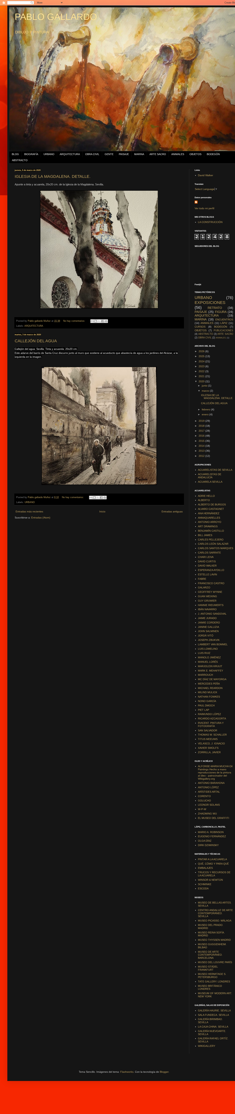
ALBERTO (204, 500)
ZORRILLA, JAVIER (209, 752)
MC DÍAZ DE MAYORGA (212, 679)
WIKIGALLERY (206, 1045)
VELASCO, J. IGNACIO (211, 743)
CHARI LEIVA (206, 557)
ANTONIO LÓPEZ (208, 787)
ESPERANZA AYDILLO (211, 570)
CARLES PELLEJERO (210, 539)
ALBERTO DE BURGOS (212, 504)
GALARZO (204, 587)
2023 (202, 366)
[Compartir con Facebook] (102, 321)
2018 (202, 425)
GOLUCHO (204, 800)
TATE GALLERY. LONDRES (214, 981)
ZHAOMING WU (207, 813)
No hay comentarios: (74, 321)
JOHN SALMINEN (208, 631)
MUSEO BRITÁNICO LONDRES (210, 987)
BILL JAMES (205, 535)
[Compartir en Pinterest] (106, 321)
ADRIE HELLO (206, 495)
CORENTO (204, 796)
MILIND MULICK (207, 692)
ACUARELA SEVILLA (210, 481)
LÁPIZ (223, 323)
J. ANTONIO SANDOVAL (212, 613)
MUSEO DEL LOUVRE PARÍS (215, 962)
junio (205, 385)
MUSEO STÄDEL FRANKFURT (208, 968)
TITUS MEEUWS (208, 739)
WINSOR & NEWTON (210, 879)
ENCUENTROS (224, 319)
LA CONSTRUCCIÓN (210, 222)
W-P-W (202, 809)
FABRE (202, 578)
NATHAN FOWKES (209, 696)
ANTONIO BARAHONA (211, 782)
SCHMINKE (204, 884)
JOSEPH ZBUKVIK (209, 639)
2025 (202, 356)
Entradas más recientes (29, 511)
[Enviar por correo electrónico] (92, 321)
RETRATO (215, 308)
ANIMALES (177, 154)
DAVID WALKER (207, 565)
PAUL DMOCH (206, 705)
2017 (202, 430)
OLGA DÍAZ (205, 840)
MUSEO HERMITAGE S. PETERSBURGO (212, 976)
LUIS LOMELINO (208, 648)
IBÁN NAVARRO (207, 609)
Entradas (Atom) (40, 517)
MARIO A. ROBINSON (211, 832)
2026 (202, 351)
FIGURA (221, 312)
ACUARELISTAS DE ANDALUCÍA (209, 476)
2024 (202, 361)
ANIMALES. (221, 338)
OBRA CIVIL (92, 154)
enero (205, 414)
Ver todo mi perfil (204, 208)
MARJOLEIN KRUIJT (210, 666)
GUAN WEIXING (207, 596)
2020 (202, 381)
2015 (202, 440)
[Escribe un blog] (95, 321)
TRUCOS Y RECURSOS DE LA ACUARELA (214, 874)
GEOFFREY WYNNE (210, 591)
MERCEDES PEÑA (209, 683)
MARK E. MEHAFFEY (210, 670)
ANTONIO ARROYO (209, 521)
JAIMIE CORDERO (209, 622)
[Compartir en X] (99, 321)
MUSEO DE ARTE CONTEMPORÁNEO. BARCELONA (210, 954)
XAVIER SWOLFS (208, 747)
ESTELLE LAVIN (207, 574)
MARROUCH (205, 674)
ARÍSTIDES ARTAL (209, 791)
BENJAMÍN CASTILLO (211, 530)
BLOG (15, 154)
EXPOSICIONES (210, 302)
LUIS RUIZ (204, 653)
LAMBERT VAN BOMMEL (213, 644)
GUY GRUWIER (207, 600)
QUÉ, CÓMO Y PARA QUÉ (213, 863)
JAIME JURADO (207, 618)
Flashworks (126, 1071)
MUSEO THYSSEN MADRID (214, 939)
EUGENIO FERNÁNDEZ (212, 836)
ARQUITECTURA (70, 154)
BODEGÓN (213, 154)
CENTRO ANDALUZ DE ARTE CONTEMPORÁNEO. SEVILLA (215, 913)
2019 (202, 420)
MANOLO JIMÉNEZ (209, 657)
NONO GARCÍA (207, 701)
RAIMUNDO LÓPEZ (209, 714)
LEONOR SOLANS (209, 804)
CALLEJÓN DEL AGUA (36, 341)
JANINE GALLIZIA (208, 626)
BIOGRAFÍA (31, 154)
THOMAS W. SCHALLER (212, 734)
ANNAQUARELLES (209, 517)
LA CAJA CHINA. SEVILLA (213, 1026)
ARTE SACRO (157, 154)
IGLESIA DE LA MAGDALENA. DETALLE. (53, 176)
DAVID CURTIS (207, 561)
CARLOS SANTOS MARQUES (215, 548)
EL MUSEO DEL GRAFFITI (213, 818)
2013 (202, 450)
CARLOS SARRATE (209, 552)
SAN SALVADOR (207, 730)
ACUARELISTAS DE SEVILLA (215, 469)
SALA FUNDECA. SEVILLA (213, 1014)
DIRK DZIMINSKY (208, 845)
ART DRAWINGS (208, 526)
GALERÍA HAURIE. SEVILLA (214, 1010)
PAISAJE (124, 154)
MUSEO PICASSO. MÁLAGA (214, 920)
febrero (206, 409)
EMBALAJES (205, 867)
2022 (202, 371)
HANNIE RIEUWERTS (210, 605)
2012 (202, 455)
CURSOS (200, 326)
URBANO (49, 154)
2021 (202, 376)
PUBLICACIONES (223, 330)
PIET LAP (203, 709)
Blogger (164, 1071)
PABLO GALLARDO (56, 17)
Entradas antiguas (172, 511)
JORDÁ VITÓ (205, 635)
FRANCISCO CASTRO (211, 583)
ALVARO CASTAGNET (211, 508)
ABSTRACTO (20, 160)
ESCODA (203, 888)
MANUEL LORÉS (208, 661)
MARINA (139, 154)
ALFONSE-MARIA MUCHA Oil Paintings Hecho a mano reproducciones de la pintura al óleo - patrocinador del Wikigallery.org (215, 772)
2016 (202, 435)
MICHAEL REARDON (210, 688)
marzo (206, 390)
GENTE (109, 154)
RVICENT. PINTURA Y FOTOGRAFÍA (211, 724)
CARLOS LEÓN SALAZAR (213, 543)
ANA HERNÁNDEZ (208, 513)
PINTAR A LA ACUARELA (212, 859)
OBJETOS (195, 154)
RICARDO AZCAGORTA (212, 718)
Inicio (102, 511)
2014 (202, 445)
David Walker (205, 175)
